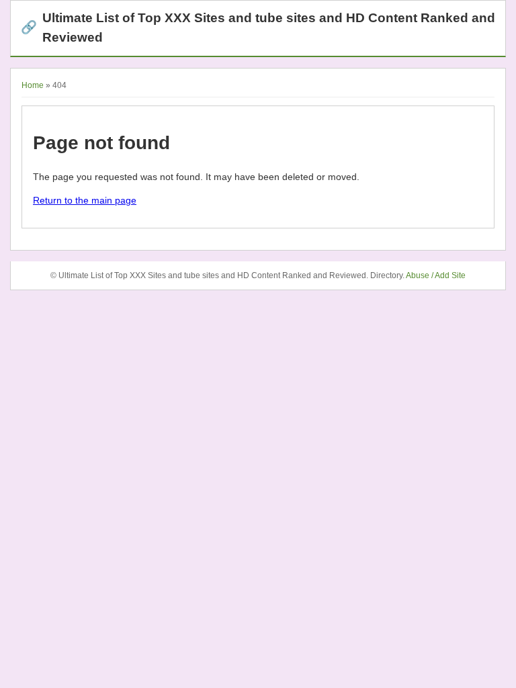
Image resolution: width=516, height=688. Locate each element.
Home (33, 85)
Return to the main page (84, 200)
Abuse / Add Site (436, 275)
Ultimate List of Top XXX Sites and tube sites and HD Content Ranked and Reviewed (258, 27)
